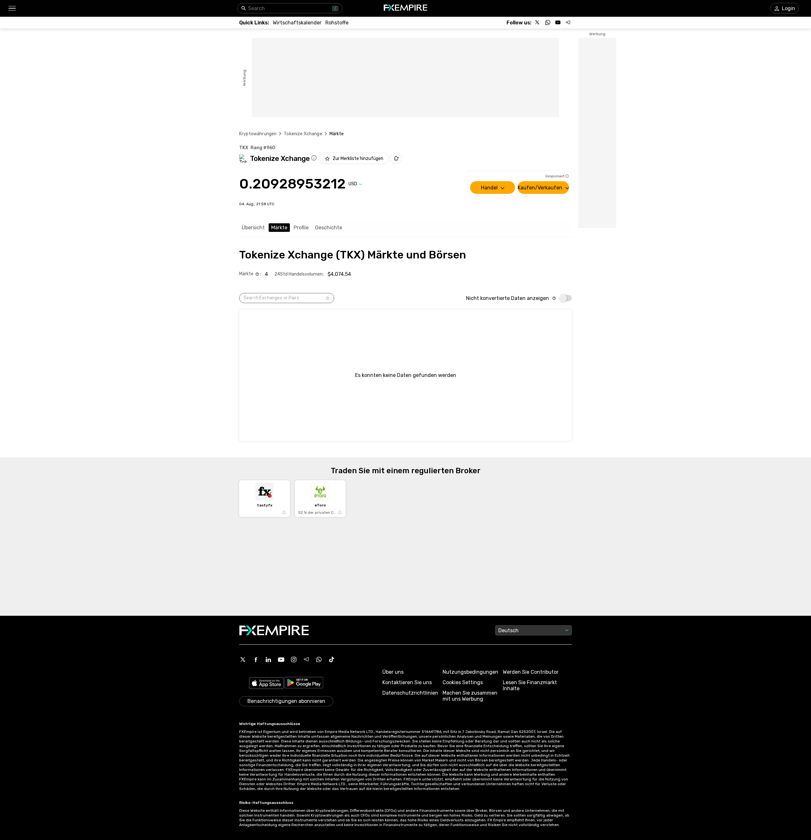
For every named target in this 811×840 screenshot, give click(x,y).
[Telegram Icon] (306, 659)
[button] (12, 8)
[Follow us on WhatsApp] (548, 22)
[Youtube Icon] (281, 659)
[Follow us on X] (537, 22)
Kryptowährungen (258, 134)
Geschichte (328, 228)
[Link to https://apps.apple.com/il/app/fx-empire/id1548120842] (266, 683)
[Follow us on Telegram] (568, 22)
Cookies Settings (463, 682)
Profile (301, 228)
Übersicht (253, 228)
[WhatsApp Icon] (319, 659)
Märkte (279, 228)
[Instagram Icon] (293, 659)
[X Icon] (243, 659)
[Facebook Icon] (255, 659)
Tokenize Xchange (303, 134)
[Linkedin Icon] (268, 659)
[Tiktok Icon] (331, 659)
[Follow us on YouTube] (558, 22)
